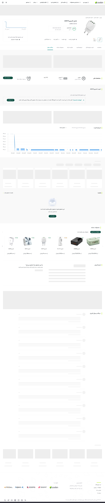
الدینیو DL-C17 (60, 249)
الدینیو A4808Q (77, 249)
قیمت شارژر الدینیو (89, 17)
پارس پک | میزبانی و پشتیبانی (76, 485)
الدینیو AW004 (93, 249)
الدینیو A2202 (11, 249)
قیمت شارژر (96, 17)
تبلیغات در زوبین (97, 487)
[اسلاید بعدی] (2, 246)
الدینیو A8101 (27, 249)
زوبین (101, 17)
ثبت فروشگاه (98, 484)
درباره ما (99, 493)
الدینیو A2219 (44, 249)
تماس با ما (98, 490)
